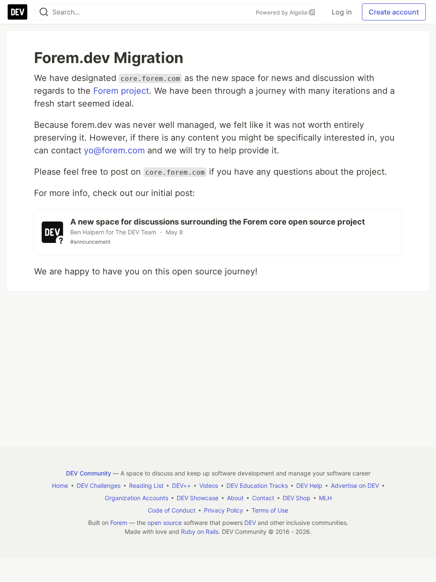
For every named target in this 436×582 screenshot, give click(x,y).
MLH (325, 497)
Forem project (121, 91)
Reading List (146, 485)
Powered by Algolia (282, 12)
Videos (208, 485)
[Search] (43, 12)
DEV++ (181, 485)
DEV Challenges (98, 485)
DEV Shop (296, 497)
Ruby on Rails (199, 531)
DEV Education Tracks (257, 485)
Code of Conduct (171, 510)
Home (60, 485)
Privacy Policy (223, 510)
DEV (250, 522)
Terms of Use (270, 510)
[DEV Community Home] (17, 11)
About (235, 497)
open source (164, 522)
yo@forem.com (114, 150)
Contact (263, 497)
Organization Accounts (136, 497)
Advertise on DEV (355, 485)
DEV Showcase (197, 497)
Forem (118, 522)
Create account (394, 12)
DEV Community (88, 473)
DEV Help (309, 485)
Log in (342, 12)
